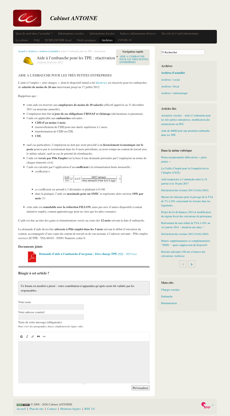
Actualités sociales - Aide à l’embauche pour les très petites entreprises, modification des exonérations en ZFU (186, 119)
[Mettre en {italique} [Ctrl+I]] (27, 336)
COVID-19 (125, 40)
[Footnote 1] (44, 198)
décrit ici (101, 82)
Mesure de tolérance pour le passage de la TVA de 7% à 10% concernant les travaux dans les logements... (187, 201)
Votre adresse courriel (31, 312)
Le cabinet (22, 40)
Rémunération (169, 303)
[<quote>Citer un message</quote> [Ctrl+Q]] (38, 336)
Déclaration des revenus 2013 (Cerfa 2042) (185, 190)
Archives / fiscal (170, 86)
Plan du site (36, 409)
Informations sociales (71, 33)
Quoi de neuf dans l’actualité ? (34, 33)
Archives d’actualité (48, 51)
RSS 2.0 (90, 409)
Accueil (21, 51)
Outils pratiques (86, 40)
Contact (52, 409)
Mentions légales (70, 409)
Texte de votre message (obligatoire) (40, 322)
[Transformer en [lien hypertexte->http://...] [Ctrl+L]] (33, 336)
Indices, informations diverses (138, 33)
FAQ (37, 40)
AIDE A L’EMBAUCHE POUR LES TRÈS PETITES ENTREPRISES (134, 59)
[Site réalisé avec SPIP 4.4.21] (207, 405)
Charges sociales (170, 290)
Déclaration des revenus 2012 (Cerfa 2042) (185, 234)
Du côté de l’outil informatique (180, 33)
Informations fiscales (102, 33)
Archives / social (170, 79)
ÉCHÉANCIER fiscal (58, 40)
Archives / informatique (174, 93)
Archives (107, 40)
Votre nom (24, 302)
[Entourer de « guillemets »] (44, 336)
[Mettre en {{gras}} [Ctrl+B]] (21, 336)
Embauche (167, 296)
